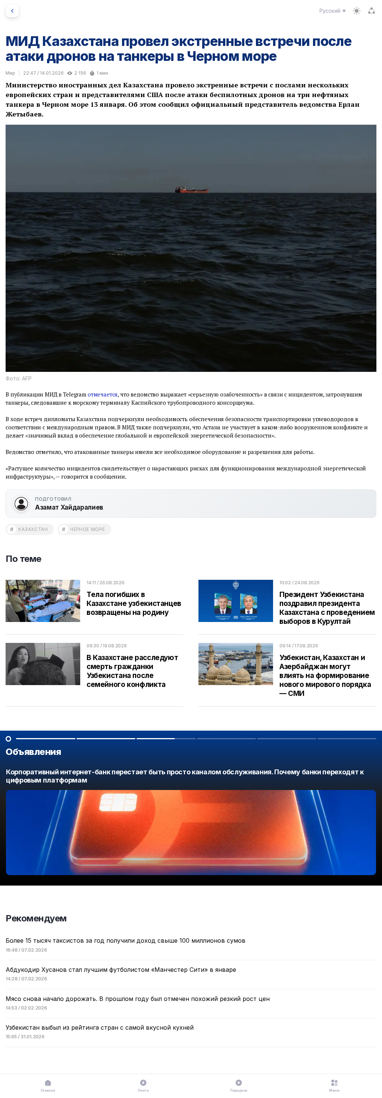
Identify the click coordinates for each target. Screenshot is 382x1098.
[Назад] (12, 10)
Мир (10, 73)
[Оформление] (356, 10)
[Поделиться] (371, 10)
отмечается (103, 394)
